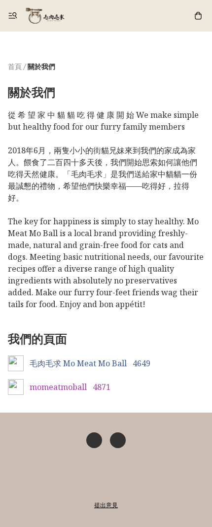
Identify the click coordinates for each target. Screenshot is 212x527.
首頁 (15, 66)
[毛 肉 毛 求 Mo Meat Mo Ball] (45, 16)
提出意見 (106, 505)
